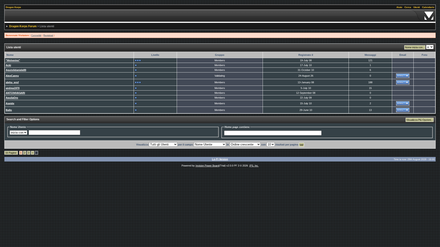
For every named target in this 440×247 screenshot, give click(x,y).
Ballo (9, 110)
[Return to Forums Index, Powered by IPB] (220, 16)
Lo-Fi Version (220, 159)
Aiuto (399, 7)
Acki (8, 65)
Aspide (10, 103)
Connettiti (36, 35)
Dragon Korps (13, 7)
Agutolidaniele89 (16, 70)
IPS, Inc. (254, 165)
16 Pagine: (11, 152)
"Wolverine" (13, 60)
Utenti (416, 7)
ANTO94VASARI (15, 92)
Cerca (407, 7)
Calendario (428, 7)
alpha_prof (12, 82)
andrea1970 (12, 88)
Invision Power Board (207, 165)
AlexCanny (12, 75)
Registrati (48, 35)
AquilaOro (12, 97)
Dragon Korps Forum (23, 26)
